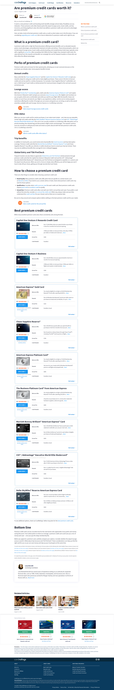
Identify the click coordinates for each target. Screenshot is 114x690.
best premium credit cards (65, 521)
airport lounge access (52, 95)
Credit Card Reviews (48, 671)
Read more (31, 578)
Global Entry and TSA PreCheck (51, 156)
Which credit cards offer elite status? (35, 133)
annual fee (28, 52)
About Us (16, 667)
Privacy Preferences (95, 687)
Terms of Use (63, 687)
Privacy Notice (55, 687)
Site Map (16, 675)
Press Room (17, 673)
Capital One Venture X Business (31, 253)
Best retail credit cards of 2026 (44, 608)
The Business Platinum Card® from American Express (41, 388)
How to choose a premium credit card (89, 35)
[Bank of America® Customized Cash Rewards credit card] (25, 625)
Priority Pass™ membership (28, 93)
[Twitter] (99, 659)
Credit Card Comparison (49, 673)
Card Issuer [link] (42, 3)
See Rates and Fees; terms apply (22, 310)
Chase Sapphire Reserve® (33, 77)
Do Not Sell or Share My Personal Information (78, 687)
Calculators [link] (77, 3)
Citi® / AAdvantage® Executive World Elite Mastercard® (42, 455)
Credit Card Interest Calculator (79, 673)
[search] (99, 2)
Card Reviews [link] (59, 3)
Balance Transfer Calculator (78, 667)
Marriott (20, 181)
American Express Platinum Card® (59, 93)
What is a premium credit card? (89, 27)
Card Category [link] (32, 3)
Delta (26, 181)
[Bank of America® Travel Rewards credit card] (68, 625)
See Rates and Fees (22, 342)
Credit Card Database (48, 675)
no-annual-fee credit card (43, 192)
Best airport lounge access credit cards (35, 109)
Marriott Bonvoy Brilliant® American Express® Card (52, 144)
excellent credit (34, 187)
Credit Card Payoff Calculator (79, 671)
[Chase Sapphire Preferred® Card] (89, 624)
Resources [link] (68, 3)
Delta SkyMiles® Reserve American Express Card (50, 119)
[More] (64, 233)
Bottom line (84, 43)
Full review (71, 246)
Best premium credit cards (88, 39)
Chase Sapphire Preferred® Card (89, 639)
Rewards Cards (46, 669)
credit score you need (40, 185)
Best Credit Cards (47, 667)
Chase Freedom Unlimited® (46, 639)
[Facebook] (96, 659)
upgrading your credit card (29, 35)
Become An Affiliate (18, 671)
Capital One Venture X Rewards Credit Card (58, 77)
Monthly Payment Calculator (79, 669)
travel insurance (58, 142)
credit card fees (30, 194)
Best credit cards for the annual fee (34, 204)
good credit (24, 187)
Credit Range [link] (50, 3)
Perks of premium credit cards (89, 30)
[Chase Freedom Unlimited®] (46, 624)
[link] (31, 21)
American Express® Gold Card (30, 287)
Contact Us (16, 669)
